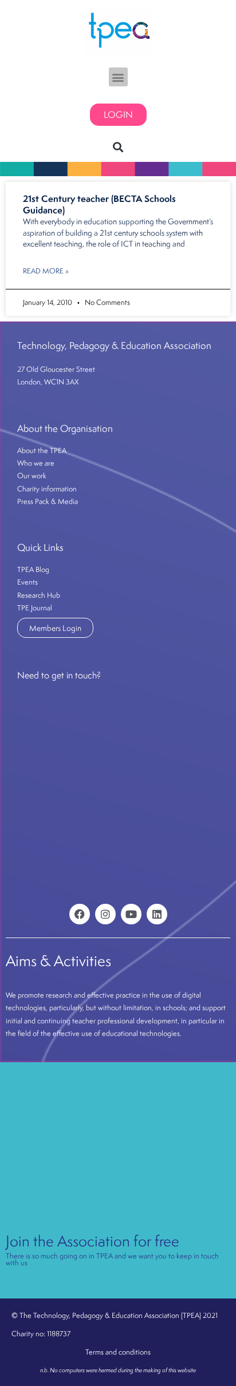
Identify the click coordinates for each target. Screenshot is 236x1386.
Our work (31, 475)
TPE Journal (34, 608)
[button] (118, 76)
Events (27, 582)
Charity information (47, 489)
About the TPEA (41, 450)
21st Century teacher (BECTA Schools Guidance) (99, 204)
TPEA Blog (33, 569)
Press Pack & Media (47, 501)
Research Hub (38, 595)
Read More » (46, 271)
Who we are (35, 463)
